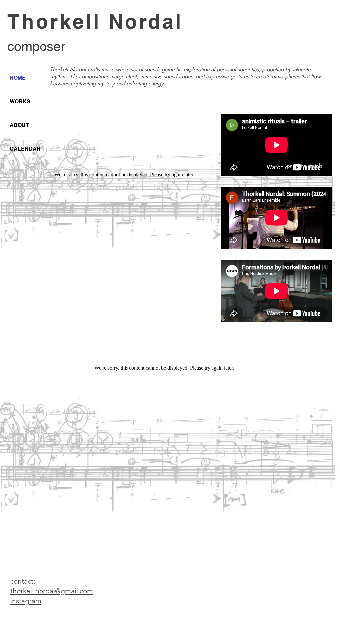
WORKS (20, 101)
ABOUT (19, 125)
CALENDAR (25, 149)
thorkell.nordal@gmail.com (51, 591)
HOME (18, 78)
